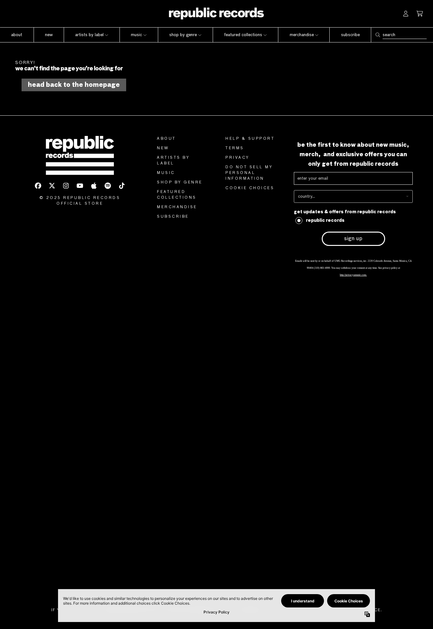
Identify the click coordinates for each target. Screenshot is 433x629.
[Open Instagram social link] (66, 186)
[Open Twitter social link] (52, 186)
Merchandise (177, 207)
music (166, 173)
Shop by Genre (180, 182)
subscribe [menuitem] (350, 35)
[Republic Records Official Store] (216, 14)
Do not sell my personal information (249, 173)
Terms (234, 148)
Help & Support (250, 139)
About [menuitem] (16, 35)
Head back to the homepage (74, 85)
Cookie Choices (249, 188)
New (163, 148)
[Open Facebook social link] (38, 186)
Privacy (237, 158)
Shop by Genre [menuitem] (183, 35)
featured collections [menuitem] (243, 35)
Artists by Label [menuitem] (89, 35)
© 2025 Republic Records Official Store (79, 201)
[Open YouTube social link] (80, 186)
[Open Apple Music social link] (94, 186)
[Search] (377, 35)
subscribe (173, 217)
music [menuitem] (136, 35)
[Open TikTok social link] (122, 186)
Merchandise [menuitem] (302, 35)
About (166, 139)
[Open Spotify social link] (108, 186)
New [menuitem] (49, 35)
